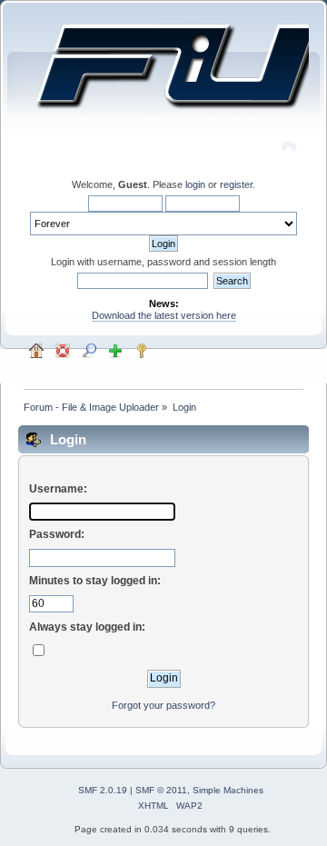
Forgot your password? (163, 705)
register (236, 184)
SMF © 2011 (161, 790)
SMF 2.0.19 (102, 790)
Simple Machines (228, 790)
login (195, 184)
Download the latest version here (164, 315)
